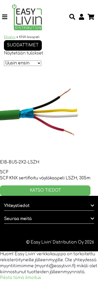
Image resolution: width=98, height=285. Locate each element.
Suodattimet (22, 45)
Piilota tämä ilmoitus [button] (20, 278)
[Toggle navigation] (6, 17)
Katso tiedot (45, 190)
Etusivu (9, 37)
